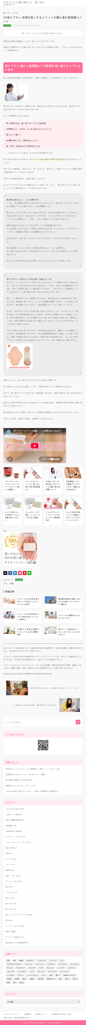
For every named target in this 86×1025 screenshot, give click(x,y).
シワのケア (51, 964)
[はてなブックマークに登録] (15, 573)
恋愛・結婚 (11, 931)
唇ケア (9, 887)
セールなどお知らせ (15, 809)
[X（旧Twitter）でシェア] (5, 573)
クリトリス (53, 960)
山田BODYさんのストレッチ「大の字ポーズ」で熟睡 (25, 774)
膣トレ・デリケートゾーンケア (19, 915)
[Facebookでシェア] (10, 573)
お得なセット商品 (14, 814)
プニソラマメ (52, 971)
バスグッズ (71, 968)
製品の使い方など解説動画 (17, 942)
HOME (8, 13)
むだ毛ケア (30, 960)
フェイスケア (22, 971)
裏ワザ (75, 979)
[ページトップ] (81, 1020)
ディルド (10, 968)
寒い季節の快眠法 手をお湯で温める (19, 780)
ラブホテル (10, 975)
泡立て (24, 979)
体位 (50, 975)
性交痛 (9, 979)
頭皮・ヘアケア (13, 876)
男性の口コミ (51, 979)
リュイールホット (32, 975)
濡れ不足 (41, 979)
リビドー (10, 864)
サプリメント (39, 964)
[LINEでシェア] (29, 573)
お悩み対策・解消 (14, 831)
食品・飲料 (11, 848)
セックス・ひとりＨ (15, 926)
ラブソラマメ (64, 971)
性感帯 (17, 979)
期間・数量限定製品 (15, 820)
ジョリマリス (62, 964)
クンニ (62, 960)
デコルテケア (20, 968)
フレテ (32, 971)
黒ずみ (9, 920)
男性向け (10, 870)
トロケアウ (31, 968)
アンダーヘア (41, 960)
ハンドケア (60, 968)
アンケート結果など (15, 937)
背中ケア (10, 898)
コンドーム (11, 859)
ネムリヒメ (50, 968)
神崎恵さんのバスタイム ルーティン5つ (20, 785)
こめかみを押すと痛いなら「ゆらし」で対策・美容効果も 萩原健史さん (32, 791)
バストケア (11, 892)
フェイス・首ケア (14, 881)
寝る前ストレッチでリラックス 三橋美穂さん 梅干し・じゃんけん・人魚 (33, 769)
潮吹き (32, 979)
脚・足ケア (11, 909)
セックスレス (74, 964)
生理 (11, 583)
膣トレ (67, 979)
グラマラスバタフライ (14, 964)
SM (14, 960)
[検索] (78, 722)
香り (14, 982)
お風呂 (21, 960)
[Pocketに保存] (20, 573)
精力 (60, 979)
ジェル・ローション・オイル (18, 842)
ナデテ (41, 968)
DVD (9, 853)
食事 (8, 982)
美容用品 (15, 13)
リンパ (44, 975)
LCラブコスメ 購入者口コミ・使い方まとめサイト (23, 3)
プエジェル (41, 971)
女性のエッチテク (69, 975)
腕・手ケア (11, 903)
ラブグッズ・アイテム (15, 837)
